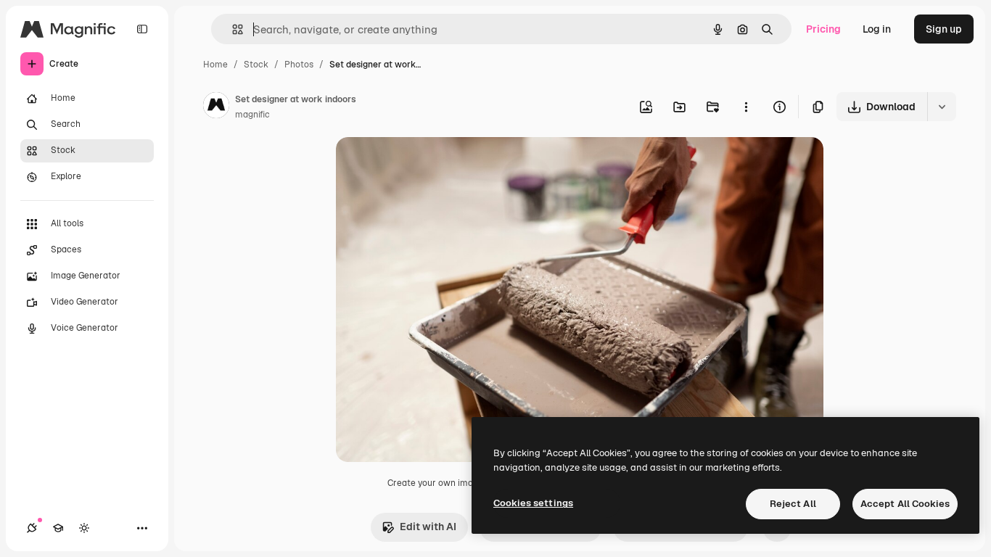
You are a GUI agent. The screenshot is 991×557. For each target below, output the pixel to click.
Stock (256, 64)
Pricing (823, 29)
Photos (298, 64)
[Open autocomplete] (232, 29)
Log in (877, 29)
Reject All (793, 504)
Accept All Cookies (905, 504)
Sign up (944, 29)
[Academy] (58, 528)
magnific (252, 114)
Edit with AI (428, 526)
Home (215, 64)
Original (428, 165)
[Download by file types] (941, 106)
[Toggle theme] (84, 528)
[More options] (745, 106)
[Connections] (32, 528)
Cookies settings (533, 503)
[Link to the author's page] (216, 107)
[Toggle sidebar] (142, 29)
